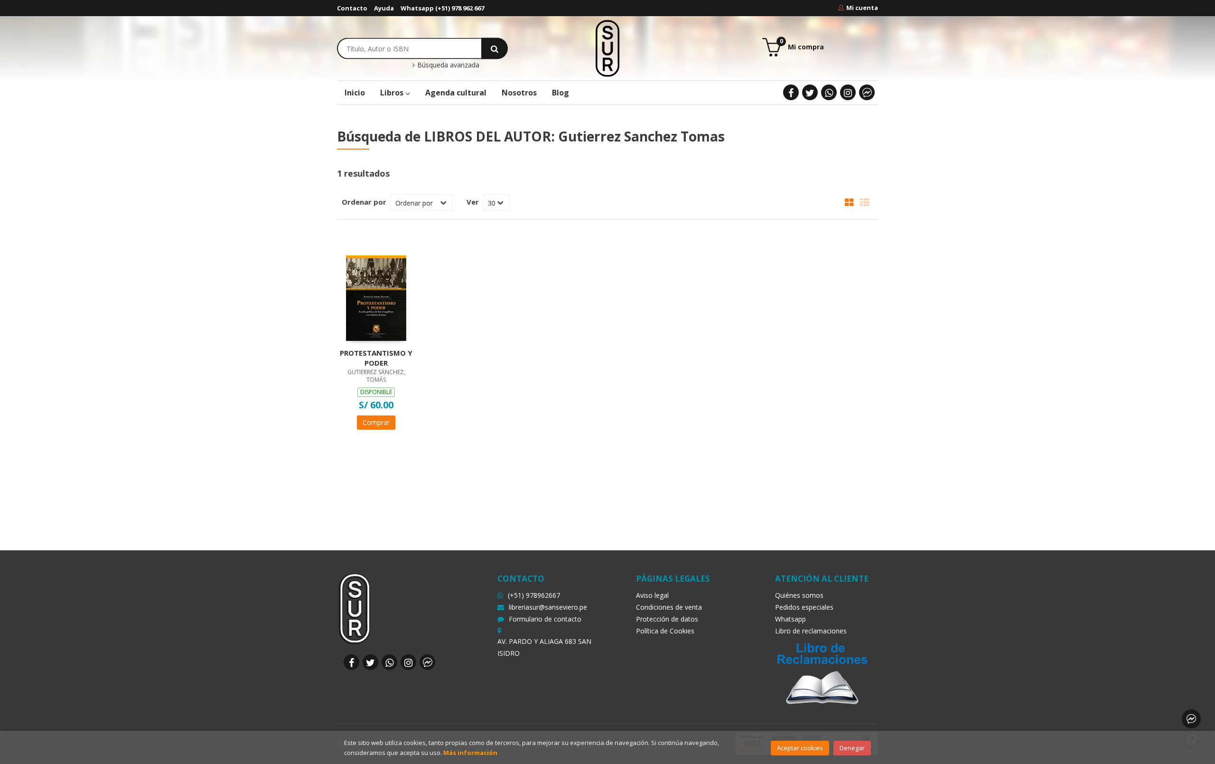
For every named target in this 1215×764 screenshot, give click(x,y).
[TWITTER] (810, 92)
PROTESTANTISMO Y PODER (376, 357)
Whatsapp (790, 618)
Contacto (352, 8)
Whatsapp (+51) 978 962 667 (442, 8)
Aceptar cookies (800, 748)
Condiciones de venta (669, 607)
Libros (392, 92)
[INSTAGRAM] (848, 92)
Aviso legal (652, 595)
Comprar (376, 422)
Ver (473, 201)
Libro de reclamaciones (811, 630)
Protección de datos (667, 618)
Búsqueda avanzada (447, 65)
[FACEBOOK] (791, 92)
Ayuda (384, 8)
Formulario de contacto (545, 618)
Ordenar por (364, 201)
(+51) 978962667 (534, 595)
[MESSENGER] (867, 92)
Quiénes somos (799, 595)
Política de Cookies (665, 630)
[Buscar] (494, 48)
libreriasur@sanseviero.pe (548, 607)
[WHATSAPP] (829, 92)
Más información (470, 752)
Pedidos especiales (804, 607)
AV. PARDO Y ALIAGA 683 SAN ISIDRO (544, 647)
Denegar (852, 748)
